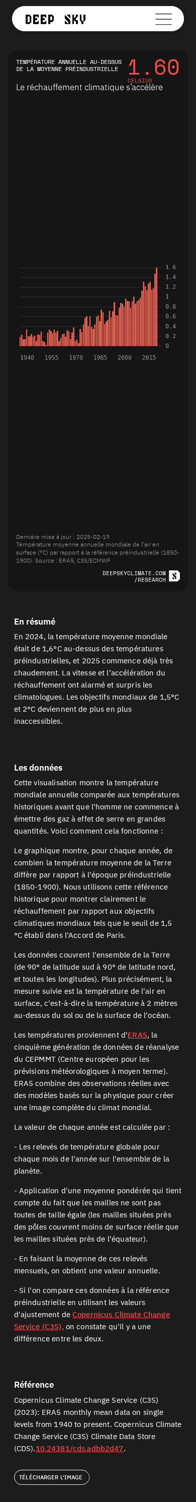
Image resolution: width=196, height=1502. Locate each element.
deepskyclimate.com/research (134, 576)
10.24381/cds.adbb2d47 (80, 1448)
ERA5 (137, 1035)
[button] (119, 18)
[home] (53, 18)
